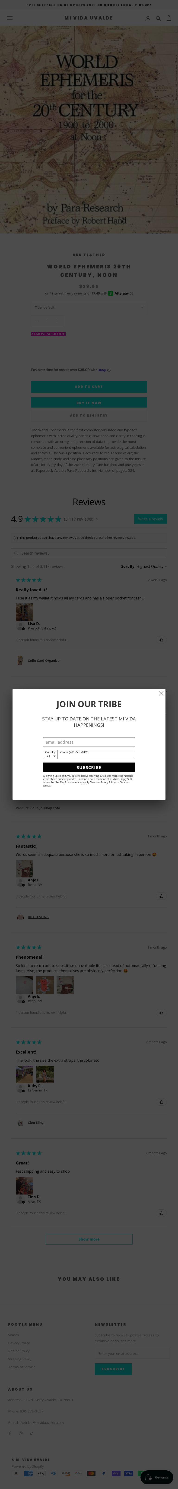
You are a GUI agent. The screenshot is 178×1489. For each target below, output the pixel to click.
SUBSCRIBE (89, 767)
